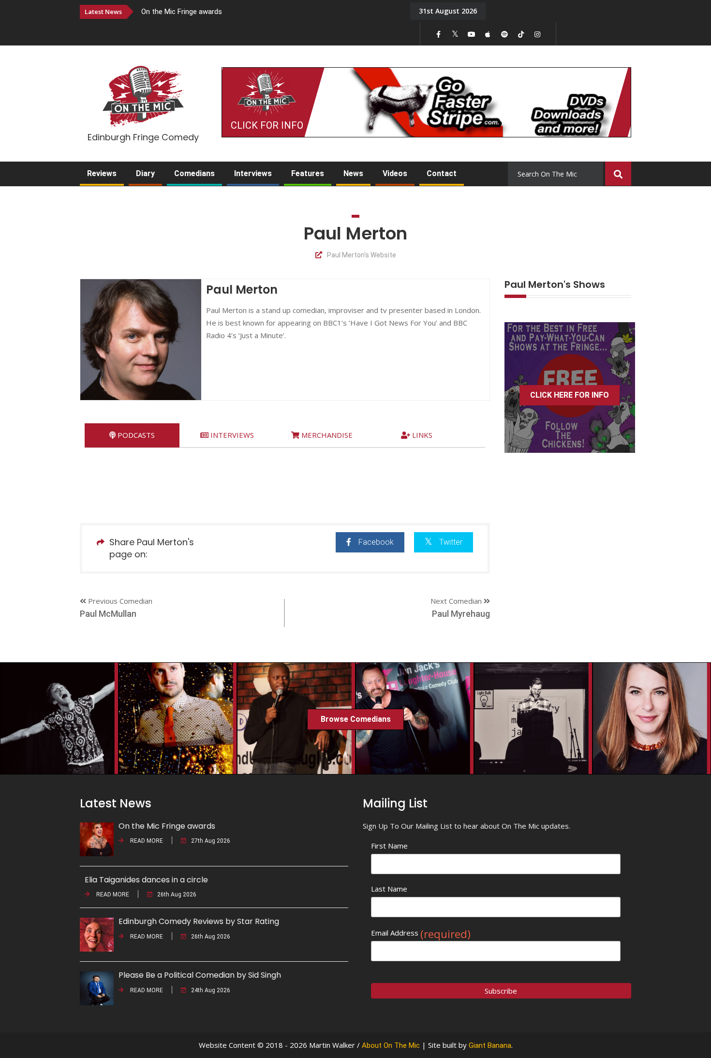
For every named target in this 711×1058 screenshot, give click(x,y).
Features (307, 173)
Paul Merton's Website (361, 255)
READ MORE (146, 840)
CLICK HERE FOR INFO (569, 395)
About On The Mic (391, 1045)
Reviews (102, 173)
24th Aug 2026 (210, 990)
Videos (395, 173)
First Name (389, 845)
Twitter (450, 542)
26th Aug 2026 (176, 894)
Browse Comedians (356, 719)
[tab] (132, 435)
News (353, 173)
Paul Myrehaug (461, 614)
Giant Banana (490, 1045)
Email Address (421, 932)
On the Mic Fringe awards (181, 11)
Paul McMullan (108, 614)
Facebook (376, 542)
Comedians (194, 173)
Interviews (253, 173)
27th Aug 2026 (210, 840)
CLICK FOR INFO (267, 125)
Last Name (389, 889)
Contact (442, 173)
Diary (145, 173)
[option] (268, 11)
